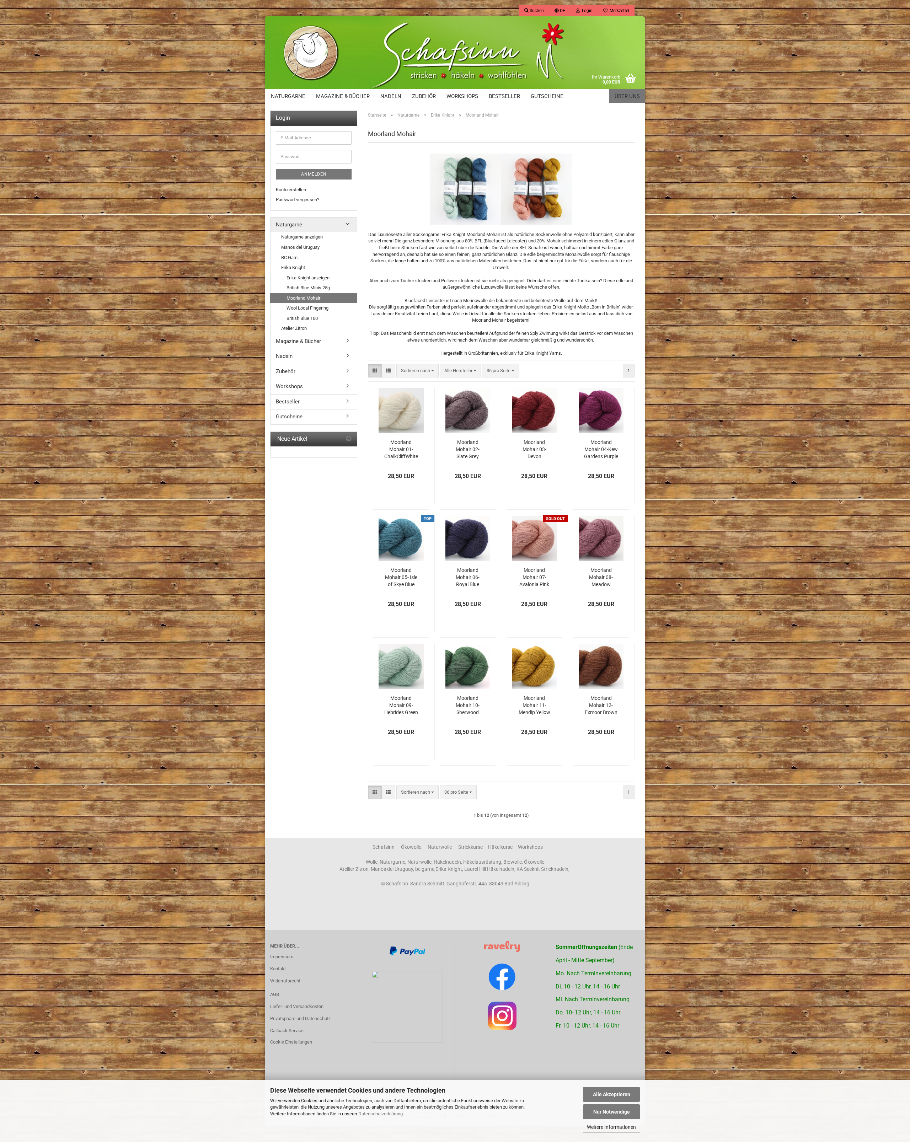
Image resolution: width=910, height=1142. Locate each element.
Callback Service (287, 1030)
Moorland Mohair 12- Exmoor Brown (601, 705)
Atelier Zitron (294, 328)
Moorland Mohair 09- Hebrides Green (401, 705)
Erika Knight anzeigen (308, 277)
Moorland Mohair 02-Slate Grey (468, 449)
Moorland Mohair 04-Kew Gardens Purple (601, 449)
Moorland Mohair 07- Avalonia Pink (534, 577)
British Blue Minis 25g (308, 287)
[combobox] (417, 371)
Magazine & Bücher (343, 96)
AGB (274, 994)
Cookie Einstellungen (291, 1042)
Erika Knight (293, 267)
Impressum (281, 956)
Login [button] (586, 10)
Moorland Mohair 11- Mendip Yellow (534, 705)
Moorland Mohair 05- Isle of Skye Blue (401, 577)
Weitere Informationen (611, 1127)
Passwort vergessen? (297, 199)
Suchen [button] (536, 10)
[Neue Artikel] (349, 439)
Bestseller (504, 96)
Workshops (462, 96)
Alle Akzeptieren (611, 1094)
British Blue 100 (302, 318)
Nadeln (390, 96)
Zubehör (424, 96)
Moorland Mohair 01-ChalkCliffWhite (401, 449)
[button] (560, 10)
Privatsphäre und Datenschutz (300, 1018)
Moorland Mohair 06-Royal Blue (468, 577)
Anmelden (314, 174)
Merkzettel (618, 10)
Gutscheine (547, 96)
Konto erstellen (291, 189)
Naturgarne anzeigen (302, 237)
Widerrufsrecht (285, 980)
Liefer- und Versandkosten (296, 1006)
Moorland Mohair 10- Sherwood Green (468, 705)
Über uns (627, 96)
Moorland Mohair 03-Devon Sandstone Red (534, 449)
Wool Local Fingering (307, 308)
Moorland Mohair (303, 298)
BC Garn (289, 257)
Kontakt (278, 968)
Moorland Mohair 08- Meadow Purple (601, 577)
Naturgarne (288, 96)
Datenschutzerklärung (380, 1113)
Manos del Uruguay (300, 247)
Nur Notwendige (611, 1112)
